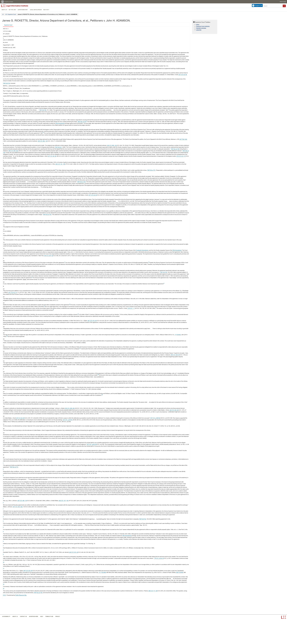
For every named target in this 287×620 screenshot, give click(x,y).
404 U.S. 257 (47, 255)
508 (21, 507)
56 (95, 320)
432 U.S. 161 (58, 164)
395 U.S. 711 (151, 591)
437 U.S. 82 (182, 74)
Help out (45, 9)
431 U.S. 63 (11, 292)
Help (41, 616)
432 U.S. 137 (62, 500)
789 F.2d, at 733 (82, 121)
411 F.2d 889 (102, 572)
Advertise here (33, 616)
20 (163, 558)
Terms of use (49, 616)
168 (64, 164)
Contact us (23, 616)
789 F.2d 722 (6, 83)
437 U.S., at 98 (154, 418)
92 (52, 255)
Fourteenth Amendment (142, 250)
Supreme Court (8, 25)
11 (79, 348)
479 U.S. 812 (179, 156)
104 (116, 145)
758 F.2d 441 (58, 147)
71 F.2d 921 (178, 334)
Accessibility (6, 616)
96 (177, 410)
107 (185, 156)
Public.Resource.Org (20, 595)
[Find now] (284, 6)
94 (71, 420)
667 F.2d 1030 (183, 139)
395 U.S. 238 (11, 151)
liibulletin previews (201, 28)
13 (102, 394)
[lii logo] (18, 6)
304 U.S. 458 (68, 408)
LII (3, 14)
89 (179, 355)
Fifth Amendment (60, 123)
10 (6, 336)
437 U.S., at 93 (67, 420)
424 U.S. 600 (173, 410)
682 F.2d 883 (179, 572)
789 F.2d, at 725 (38, 592)
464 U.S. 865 (110, 145)
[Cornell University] (2, 1)
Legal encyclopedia (35, 9)
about (197, 24)
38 (77, 552)
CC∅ (4, 595)
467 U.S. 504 (16, 507)
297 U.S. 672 (91, 320)
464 (74, 408)
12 (98, 374)
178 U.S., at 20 (158, 558)
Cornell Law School (8, 1)
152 (67, 500)
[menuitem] (4, 10)
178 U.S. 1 (130, 308)
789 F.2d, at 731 (151, 170)
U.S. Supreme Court (10, 14)
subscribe (198, 30)
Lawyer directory (23, 9)
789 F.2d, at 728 (175, 149)
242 (17, 151)
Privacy (57, 616)
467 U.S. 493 (20, 500)
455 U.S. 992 (41, 141)
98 (186, 74)
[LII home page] (283, 617)
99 (55, 156)
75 (16, 292)
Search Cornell (283, 1)
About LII (4, 9)
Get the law (12, 9)
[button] (284, 5)
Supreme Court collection (203, 26)
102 (46, 141)
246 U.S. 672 (72, 552)
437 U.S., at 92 (91, 444)
